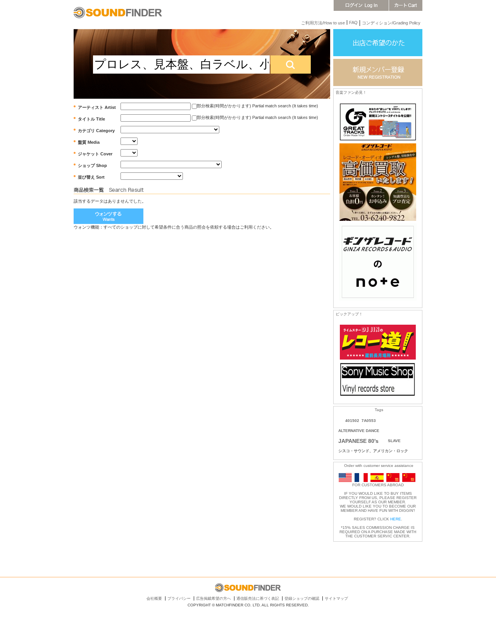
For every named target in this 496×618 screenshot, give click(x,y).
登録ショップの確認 (301, 598)
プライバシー (179, 598)
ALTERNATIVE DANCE (358, 431)
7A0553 (369, 420)
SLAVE (394, 441)
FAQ (353, 22)
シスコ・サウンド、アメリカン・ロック (373, 451)
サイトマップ (336, 598)
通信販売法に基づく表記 (257, 598)
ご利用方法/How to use (323, 23)
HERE (395, 519)
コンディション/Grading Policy (391, 23)
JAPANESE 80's (358, 441)
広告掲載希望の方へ (213, 598)
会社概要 (154, 598)
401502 (352, 420)
